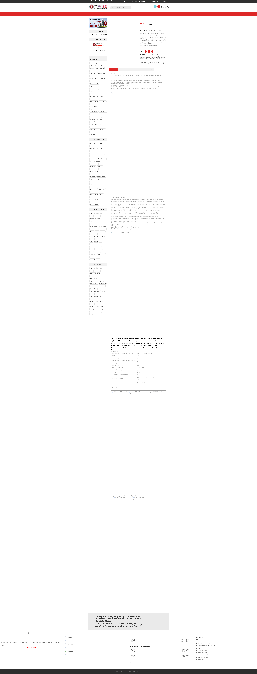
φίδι (102, 251)
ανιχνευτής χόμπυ (102, 189)
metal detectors (97, 216)
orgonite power (93, 166)
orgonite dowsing (97, 161)
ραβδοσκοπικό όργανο (94, 202)
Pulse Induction (102, 78)
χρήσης (91, 256)
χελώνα (103, 254)
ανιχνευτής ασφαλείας (94, 181)
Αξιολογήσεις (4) (147, 69)
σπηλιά (96, 249)
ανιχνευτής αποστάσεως (94, 179)
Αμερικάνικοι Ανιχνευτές (94, 86)
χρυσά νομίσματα (98, 256)
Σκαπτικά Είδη (102, 129)
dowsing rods (92, 148)
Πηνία (100, 124)
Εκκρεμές (99, 103)
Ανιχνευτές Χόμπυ (102, 91)
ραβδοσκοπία (96, 199)
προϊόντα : (165, 7)
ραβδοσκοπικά (99, 244)
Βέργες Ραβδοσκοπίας (94, 101)
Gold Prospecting (98, 70)
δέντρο (100, 233)
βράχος (95, 233)
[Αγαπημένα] (155, 6)
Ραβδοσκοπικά (92, 176)
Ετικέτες (122, 69)
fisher (97, 148)
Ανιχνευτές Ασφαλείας (94, 88)
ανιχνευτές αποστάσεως (94, 221)
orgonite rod (100, 166)
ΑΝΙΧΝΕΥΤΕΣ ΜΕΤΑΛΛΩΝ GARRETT (154, 30)
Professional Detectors (94, 78)
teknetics (101, 168)
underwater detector (94, 171)
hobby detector (93, 153)
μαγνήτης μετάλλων (93, 196)
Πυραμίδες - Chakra (93, 126)
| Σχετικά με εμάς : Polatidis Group (203, 643)
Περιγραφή (114, 69)
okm (91, 161)
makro (91, 156)
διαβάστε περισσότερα (32, 647)
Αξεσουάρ (102, 96)
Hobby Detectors (93, 73)
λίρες (103, 293)
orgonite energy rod (93, 163)
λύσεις (91, 241)
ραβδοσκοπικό (102, 246)
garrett (101, 148)
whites (100, 174)
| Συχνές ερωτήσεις (200, 637)
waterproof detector (94, 174)
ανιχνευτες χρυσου (102, 228)
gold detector (92, 151)
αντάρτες (91, 231)
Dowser (91, 70)
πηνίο (91, 199)
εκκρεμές (104, 233)
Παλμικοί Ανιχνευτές (93, 124)
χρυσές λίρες (92, 259)
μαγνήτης (101, 194)
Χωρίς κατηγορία (93, 134)
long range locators (100, 213)
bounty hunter (99, 143)
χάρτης (99, 254)
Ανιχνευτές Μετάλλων (94, 91)
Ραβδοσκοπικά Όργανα (94, 129)
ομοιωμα (96, 241)
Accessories (92, 68)
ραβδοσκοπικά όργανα (94, 246)
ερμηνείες (103, 236)
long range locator (101, 153)
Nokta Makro (103, 158)
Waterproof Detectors (94, 83)
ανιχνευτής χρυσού (102, 186)
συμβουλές (92, 251)
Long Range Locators (101, 73)
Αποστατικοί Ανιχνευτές (94, 98)
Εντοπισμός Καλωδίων (94, 106)
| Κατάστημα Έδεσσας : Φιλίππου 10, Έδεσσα (205, 645)
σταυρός (101, 249)
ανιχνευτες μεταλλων (93, 228)
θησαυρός (92, 293)
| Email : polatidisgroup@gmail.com (203, 661)
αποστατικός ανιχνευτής (94, 191)
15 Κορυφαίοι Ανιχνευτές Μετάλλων (96, 63)
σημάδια (91, 249)
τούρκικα (97, 251)
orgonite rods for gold (94, 168)
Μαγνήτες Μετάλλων (93, 111)
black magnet (92, 143)
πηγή (100, 241)
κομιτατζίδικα (98, 293)
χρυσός (98, 259)
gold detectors (92, 213)
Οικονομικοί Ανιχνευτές (94, 121)
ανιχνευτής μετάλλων (94, 184)
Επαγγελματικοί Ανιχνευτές (94, 109)
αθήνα (98, 218)
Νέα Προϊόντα (92, 119)
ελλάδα (98, 236)
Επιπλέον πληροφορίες (134, 69)
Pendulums (100, 75)
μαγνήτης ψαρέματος (102, 196)
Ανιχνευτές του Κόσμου (94, 93)
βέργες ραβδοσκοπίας (94, 194)
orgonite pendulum (102, 163)
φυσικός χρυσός (93, 254)
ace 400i (141, 62)
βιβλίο (91, 233)
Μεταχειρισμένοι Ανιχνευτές (95, 114)
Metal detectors (93, 75)
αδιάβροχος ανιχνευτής (101, 176)
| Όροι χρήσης (199, 639)
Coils (97, 68)
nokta (98, 158)
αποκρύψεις (103, 231)
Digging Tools (102, 68)
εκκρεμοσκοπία (93, 236)
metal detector (97, 156)
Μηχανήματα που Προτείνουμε (95, 116)
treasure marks (93, 218)
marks (91, 216)
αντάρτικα (97, 231)
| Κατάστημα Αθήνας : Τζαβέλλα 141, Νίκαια (205, 654)
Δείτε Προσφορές (103, 101)
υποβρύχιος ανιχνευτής (94, 204)
